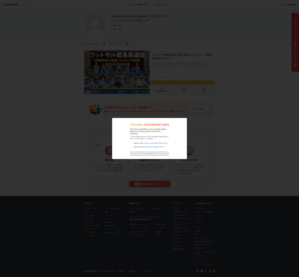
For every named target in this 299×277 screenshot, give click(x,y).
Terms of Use (149, 143)
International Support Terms (154, 147)
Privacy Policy (162, 143)
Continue (149, 153)
